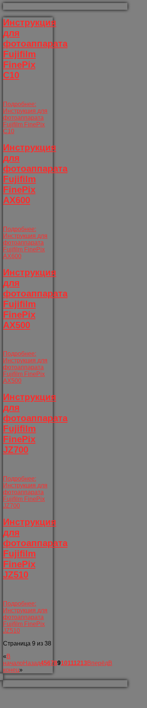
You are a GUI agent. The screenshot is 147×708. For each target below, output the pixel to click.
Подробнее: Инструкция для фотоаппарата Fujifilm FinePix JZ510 (25, 617)
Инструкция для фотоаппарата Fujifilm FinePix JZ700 (35, 423)
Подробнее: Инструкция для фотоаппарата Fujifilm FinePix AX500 (25, 367)
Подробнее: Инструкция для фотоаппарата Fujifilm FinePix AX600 (25, 242)
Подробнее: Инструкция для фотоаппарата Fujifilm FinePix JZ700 (25, 492)
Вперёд (97, 663)
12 (77, 663)
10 (64, 663)
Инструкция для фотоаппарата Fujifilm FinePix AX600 (35, 173)
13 (83, 663)
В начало (13, 659)
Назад (31, 663)
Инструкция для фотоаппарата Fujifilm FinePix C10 (35, 48)
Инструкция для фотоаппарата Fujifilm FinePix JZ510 (35, 548)
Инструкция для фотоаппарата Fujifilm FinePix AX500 (35, 298)
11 (70, 663)
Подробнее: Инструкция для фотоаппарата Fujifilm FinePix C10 (25, 117)
